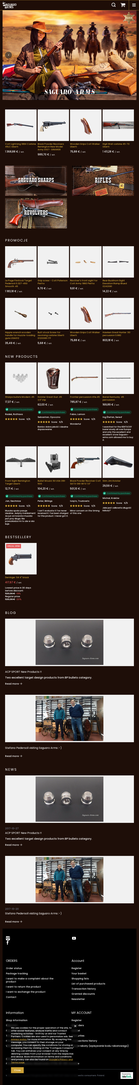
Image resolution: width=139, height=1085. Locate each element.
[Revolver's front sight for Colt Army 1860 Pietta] (86, 262)
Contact (11, 997)
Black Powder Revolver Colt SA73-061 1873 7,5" (85, 482)
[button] (8, 55)
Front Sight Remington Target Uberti (17, 482)
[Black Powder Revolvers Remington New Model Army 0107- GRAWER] (53, 125)
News (11, 769)
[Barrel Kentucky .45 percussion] (118, 378)
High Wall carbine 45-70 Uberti (116, 145)
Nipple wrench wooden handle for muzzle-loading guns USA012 (20, 335)
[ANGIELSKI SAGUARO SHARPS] (36, 181)
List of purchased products (88, 983)
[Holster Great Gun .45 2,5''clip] (53, 378)
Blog (10, 612)
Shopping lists (80, 978)
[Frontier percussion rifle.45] (86, 378)
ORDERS (11, 961)
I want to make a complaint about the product (29, 980)
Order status (14, 968)
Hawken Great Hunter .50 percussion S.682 (116, 334)
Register (77, 968)
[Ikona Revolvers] (36, 213)
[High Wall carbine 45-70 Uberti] (118, 125)
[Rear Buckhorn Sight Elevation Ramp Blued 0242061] (118, 262)
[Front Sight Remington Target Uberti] (21, 462)
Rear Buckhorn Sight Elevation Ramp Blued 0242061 (115, 283)
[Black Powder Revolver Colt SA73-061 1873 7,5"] (86, 462)
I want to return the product (23, 986)
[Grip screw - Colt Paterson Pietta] (53, 262)
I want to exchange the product (25, 991)
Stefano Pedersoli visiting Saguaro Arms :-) (33, 748)
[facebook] (7, 943)
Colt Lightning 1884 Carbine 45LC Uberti (20, 145)
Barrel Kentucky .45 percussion (113, 398)
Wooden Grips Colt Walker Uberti (85, 145)
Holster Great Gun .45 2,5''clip (50, 398)
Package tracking (17, 973)
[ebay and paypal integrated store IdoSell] (127, 1075)
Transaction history (84, 988)
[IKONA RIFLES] (103, 181)
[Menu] (134, 5)
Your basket (79, 973)
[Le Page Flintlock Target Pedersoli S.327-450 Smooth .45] (21, 262)
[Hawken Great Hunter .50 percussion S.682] (118, 313)
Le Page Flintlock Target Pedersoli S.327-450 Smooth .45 (18, 283)
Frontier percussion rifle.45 (85, 397)
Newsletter (78, 999)
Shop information (16, 1020)
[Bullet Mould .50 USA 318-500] (53, 462)
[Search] (113, 5)
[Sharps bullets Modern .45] (21, 378)
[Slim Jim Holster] (118, 462)
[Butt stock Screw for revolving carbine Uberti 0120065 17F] (53, 313)
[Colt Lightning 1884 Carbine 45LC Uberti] (21, 125)
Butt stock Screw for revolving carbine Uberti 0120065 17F (51, 335)
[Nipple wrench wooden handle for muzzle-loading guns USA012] (21, 313)
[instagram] (8, 938)
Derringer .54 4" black (17, 577)
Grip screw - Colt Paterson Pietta (52, 282)
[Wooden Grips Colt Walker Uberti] (86, 125)
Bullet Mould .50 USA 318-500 (52, 482)
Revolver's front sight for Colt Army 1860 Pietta (83, 282)
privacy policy (19, 1039)
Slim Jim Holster (112, 481)
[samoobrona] (69, 55)
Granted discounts (83, 993)
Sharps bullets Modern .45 (19, 397)
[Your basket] (123, 5)
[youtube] (74, 938)
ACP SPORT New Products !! (23, 672)
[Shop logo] (9, 5)
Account (78, 961)
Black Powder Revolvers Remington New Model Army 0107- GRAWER (51, 147)
